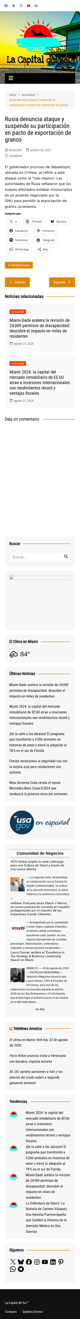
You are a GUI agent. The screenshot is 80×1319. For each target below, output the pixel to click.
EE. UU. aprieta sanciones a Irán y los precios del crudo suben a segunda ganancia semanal (35, 1077)
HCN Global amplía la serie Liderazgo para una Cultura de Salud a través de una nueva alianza (37, 865)
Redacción (15, 150)
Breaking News (20, 265)
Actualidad (15, 156)
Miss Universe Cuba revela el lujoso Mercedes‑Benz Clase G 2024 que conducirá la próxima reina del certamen (38, 788)
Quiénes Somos (32, 1311)
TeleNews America (27, 1028)
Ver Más (40, 1009)
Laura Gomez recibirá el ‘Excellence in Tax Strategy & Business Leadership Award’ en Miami (37, 956)
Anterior (20, 282)
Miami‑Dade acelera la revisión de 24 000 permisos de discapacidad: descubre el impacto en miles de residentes (40, 328)
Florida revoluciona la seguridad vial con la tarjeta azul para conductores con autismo (38, 766)
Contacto (11, 1311)
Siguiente (59, 282)
